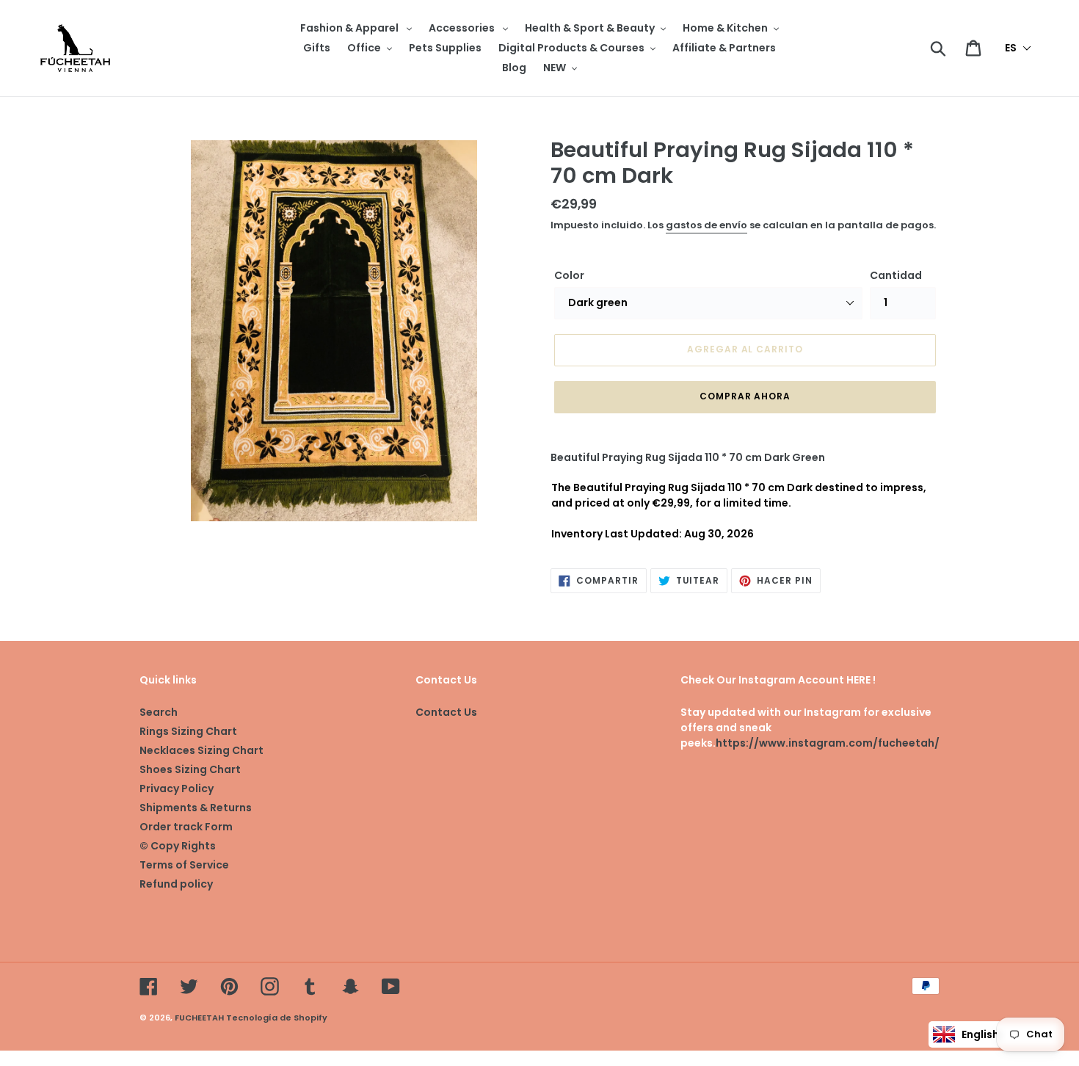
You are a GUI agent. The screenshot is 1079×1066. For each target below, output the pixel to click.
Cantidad (896, 275)
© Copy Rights (177, 845)
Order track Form (186, 826)
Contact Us (446, 712)
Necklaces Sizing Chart (201, 750)
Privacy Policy (176, 788)
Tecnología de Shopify (276, 1017)
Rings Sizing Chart (188, 731)
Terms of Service (184, 864)
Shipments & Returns (195, 807)
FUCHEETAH (199, 1017)
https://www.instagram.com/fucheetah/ (828, 743)
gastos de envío (706, 225)
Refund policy (176, 884)
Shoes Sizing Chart (190, 769)
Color (569, 275)
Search (158, 712)
